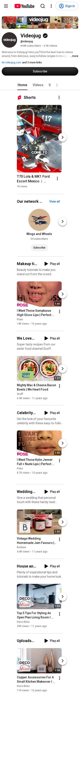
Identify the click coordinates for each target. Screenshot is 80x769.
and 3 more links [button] (32, 62)
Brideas (21, 547)
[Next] (62, 137)
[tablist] (40, 85)
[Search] (42, 6)
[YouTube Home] (24, 6)
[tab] (22, 85)
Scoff (20, 393)
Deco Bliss (23, 621)
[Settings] (51, 6)
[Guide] (6, 6)
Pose (20, 319)
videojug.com (13, 62)
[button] (57, 85)
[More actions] (59, 97)
